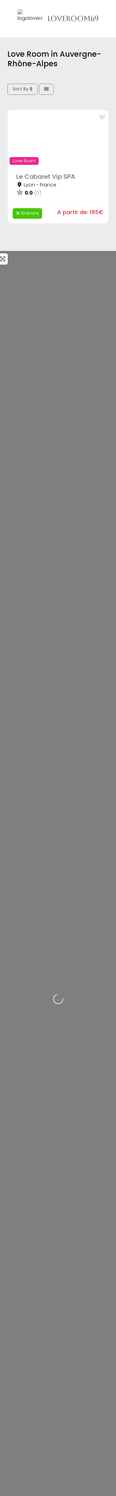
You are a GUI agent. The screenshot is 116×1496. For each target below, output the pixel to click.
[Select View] (46, 89)
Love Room (24, 161)
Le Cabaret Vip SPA (45, 176)
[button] (15, 138)
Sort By (21, 89)
